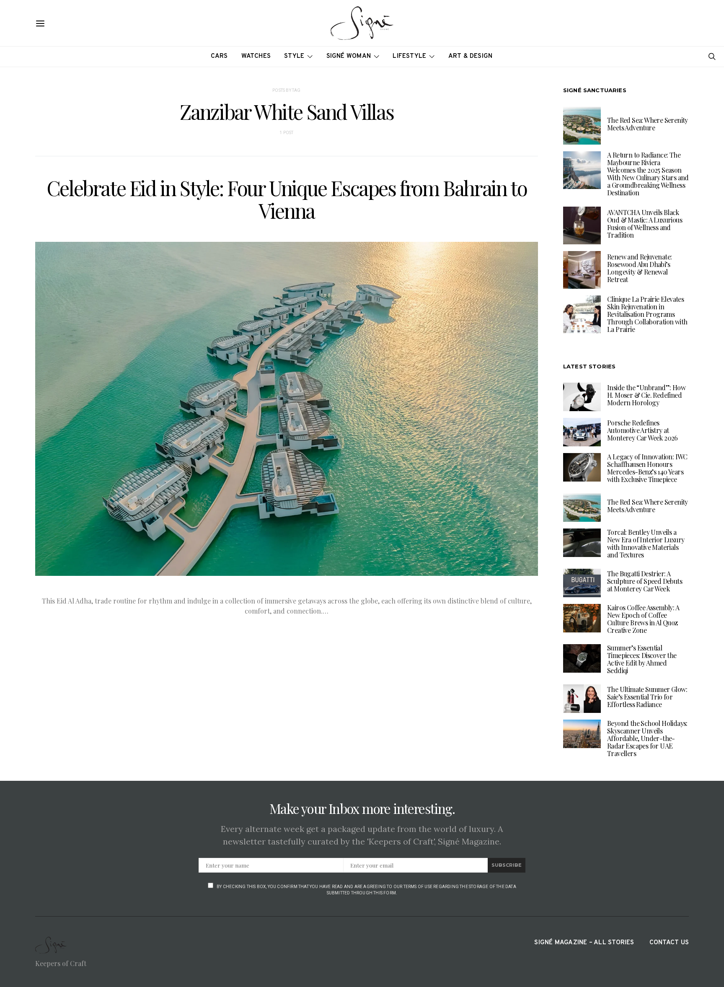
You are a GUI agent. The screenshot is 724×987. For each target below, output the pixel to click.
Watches (256, 56)
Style (294, 56)
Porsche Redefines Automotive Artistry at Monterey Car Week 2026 (642, 430)
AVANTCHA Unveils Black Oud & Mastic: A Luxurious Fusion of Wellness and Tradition (644, 223)
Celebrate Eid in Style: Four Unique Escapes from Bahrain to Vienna (287, 199)
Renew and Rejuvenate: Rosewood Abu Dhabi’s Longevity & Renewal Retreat (639, 268)
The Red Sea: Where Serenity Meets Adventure (647, 124)
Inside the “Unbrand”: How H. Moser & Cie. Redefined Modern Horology (646, 395)
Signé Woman (348, 56)
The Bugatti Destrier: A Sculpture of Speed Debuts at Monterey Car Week (644, 581)
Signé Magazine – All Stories (584, 943)
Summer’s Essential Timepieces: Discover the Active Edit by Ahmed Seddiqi (642, 659)
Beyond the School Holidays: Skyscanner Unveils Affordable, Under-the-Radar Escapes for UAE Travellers (647, 738)
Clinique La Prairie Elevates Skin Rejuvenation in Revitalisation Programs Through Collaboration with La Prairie (647, 314)
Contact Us (669, 943)
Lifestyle (409, 56)
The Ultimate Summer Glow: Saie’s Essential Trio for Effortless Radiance (647, 697)
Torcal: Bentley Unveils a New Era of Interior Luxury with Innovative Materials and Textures (645, 543)
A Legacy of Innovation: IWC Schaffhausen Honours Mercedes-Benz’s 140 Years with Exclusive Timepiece (647, 468)
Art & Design (470, 56)
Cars (219, 56)
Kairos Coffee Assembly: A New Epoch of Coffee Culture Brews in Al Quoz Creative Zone (643, 619)
